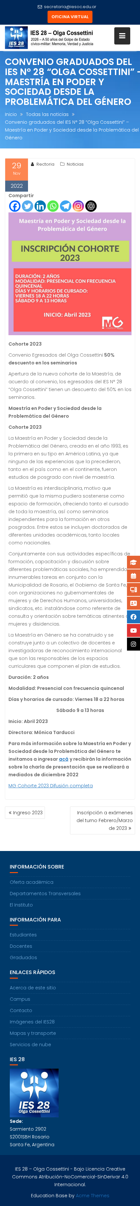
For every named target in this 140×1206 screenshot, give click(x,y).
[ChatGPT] (91, 206)
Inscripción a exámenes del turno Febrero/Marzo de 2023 (105, 820)
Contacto (21, 1010)
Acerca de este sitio (33, 987)
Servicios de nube (30, 1044)
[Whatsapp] (53, 206)
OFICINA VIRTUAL (70, 17)
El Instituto (21, 905)
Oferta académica (31, 882)
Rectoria (45, 164)
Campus (20, 999)
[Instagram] (78, 206)
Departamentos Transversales (45, 893)
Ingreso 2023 (28, 812)
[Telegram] (65, 206)
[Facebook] (15, 206)
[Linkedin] (40, 206)
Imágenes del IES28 (32, 1022)
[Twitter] (27, 206)
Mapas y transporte (33, 1033)
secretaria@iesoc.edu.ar (70, 7)
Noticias (75, 164)
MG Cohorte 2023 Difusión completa (50, 785)
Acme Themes (92, 1195)
